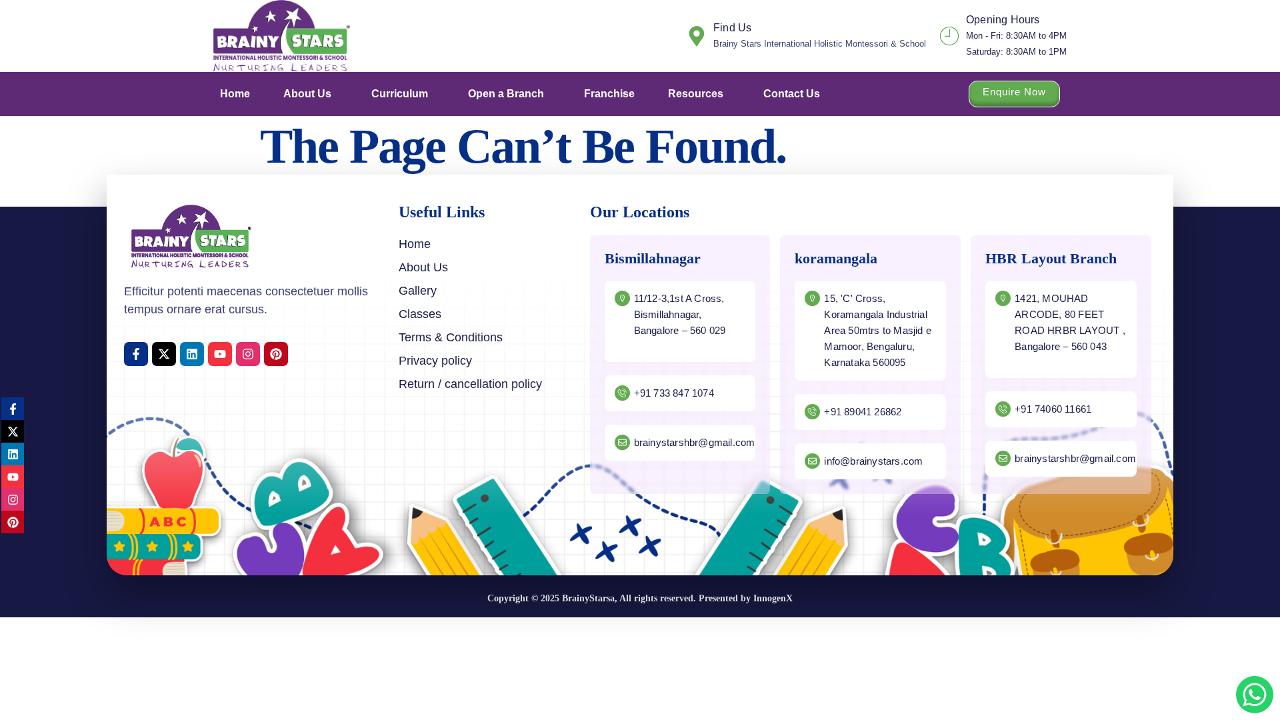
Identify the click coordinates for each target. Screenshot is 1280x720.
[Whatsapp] (1254, 694)
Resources (695, 93)
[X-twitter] (164, 354)
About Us (307, 93)
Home (235, 93)
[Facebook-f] (136, 354)
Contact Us (791, 93)
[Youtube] (220, 354)
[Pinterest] (276, 354)
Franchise (609, 93)
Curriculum (399, 93)
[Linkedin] (192, 354)
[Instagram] (248, 354)
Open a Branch (506, 93)
